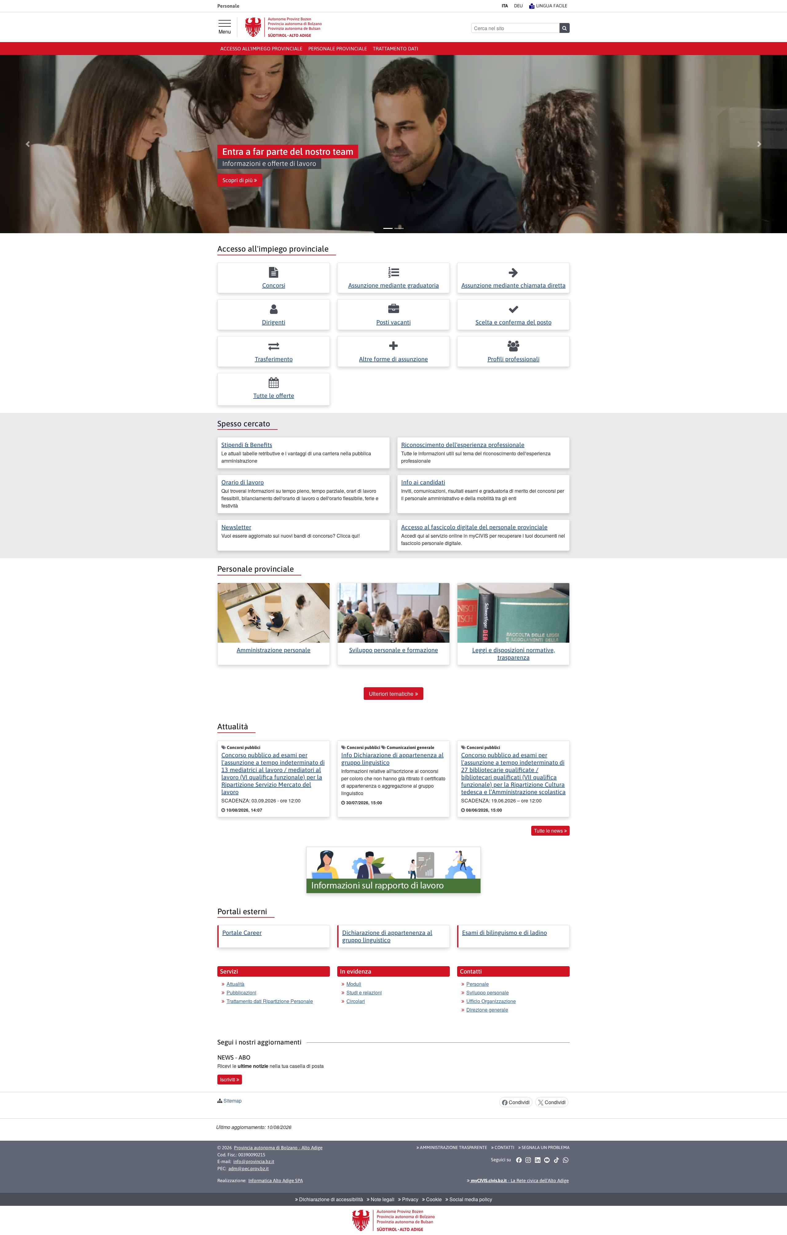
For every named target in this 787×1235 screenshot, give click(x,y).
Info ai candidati (423, 482)
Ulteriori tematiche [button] (392, 693)
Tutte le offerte (273, 395)
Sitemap (232, 1100)
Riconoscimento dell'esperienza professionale (462, 444)
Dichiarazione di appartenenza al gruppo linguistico (387, 936)
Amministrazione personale (273, 649)
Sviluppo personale (487, 992)
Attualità (235, 983)
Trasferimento (274, 359)
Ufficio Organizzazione (491, 1001)
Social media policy (470, 1199)
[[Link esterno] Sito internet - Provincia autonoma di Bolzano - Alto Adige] (283, 27)
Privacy (409, 1199)
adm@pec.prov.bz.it (248, 1168)
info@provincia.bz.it (253, 1161)
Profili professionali (514, 359)
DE (518, 5)
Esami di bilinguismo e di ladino (504, 932)
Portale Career (242, 932)
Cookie (433, 1199)
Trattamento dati (395, 48)
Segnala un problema (545, 1147)
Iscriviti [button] (228, 1079)
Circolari (355, 1001)
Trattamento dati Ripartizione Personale (270, 1001)
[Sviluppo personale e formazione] (393, 612)
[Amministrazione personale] (274, 612)
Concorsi (273, 285)
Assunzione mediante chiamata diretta (513, 285)
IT (505, 5)
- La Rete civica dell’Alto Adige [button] (519, 1180)
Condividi (519, 1102)
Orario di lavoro (242, 482)
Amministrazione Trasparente (453, 1147)
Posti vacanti (393, 322)
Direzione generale (487, 1009)
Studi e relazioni (364, 992)
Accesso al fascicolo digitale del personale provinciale (474, 527)
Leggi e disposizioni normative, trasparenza (513, 653)
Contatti (504, 1147)
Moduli (353, 983)
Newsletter (236, 527)
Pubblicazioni (241, 992)
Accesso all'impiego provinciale (261, 48)
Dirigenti (273, 322)
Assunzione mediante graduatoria (393, 285)
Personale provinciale (337, 48)
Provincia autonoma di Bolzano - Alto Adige (278, 1147)
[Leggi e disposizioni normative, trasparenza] (513, 612)
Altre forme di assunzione (393, 359)
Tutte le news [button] (549, 830)
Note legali (382, 1199)
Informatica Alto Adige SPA (275, 1180)
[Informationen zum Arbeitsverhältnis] (393, 870)
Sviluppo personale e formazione (393, 649)
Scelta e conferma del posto (514, 322)
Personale (477, 983)
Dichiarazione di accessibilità (330, 1199)
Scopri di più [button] (238, 180)
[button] (27, 144)
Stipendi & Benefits (246, 444)
